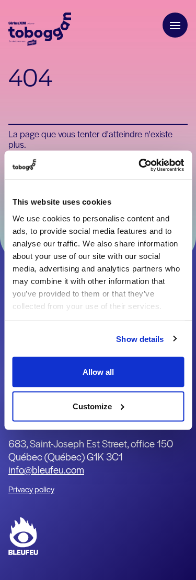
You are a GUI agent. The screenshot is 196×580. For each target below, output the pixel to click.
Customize (92, 405)
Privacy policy (31, 488)
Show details (140, 338)
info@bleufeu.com (46, 469)
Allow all (98, 372)
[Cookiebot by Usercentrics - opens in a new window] (139, 165)
